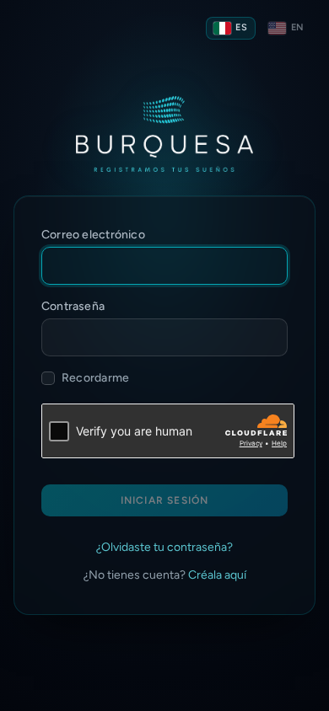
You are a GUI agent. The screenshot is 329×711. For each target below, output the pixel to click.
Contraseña (73, 306)
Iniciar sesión (165, 500)
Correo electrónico (93, 234)
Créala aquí (217, 575)
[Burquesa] (164, 134)
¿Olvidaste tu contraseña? (164, 547)
